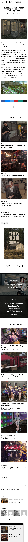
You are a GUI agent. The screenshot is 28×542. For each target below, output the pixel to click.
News (6, 489)
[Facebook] (3, 101)
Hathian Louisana (14, 266)
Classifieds (12, 489)
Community (15, 13)
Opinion (4, 491)
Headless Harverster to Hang (16, 499)
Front (2, 489)
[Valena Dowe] (24, 513)
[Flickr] (4, 223)
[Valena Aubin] (17, 513)
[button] (25, 485)
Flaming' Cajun (8, 106)
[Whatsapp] (20, 101)
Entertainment (19, 489)
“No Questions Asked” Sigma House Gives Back (13, 375)
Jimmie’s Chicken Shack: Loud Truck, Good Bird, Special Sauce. (15, 528)
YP (7, 491)
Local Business (19, 106)
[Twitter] (12, 101)
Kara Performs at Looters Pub (8, 435)
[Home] (7, 223)
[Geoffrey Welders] (11, 513)
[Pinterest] (16, 101)
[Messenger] (7, 101)
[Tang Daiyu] (4, 513)
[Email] (25, 101)
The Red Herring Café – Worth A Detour (12, 175)
